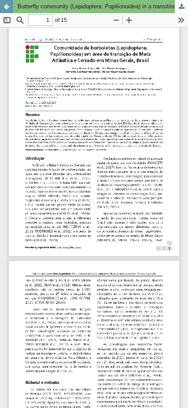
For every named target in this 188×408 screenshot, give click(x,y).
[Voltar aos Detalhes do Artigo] (6, 6)
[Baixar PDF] (181, 6)
